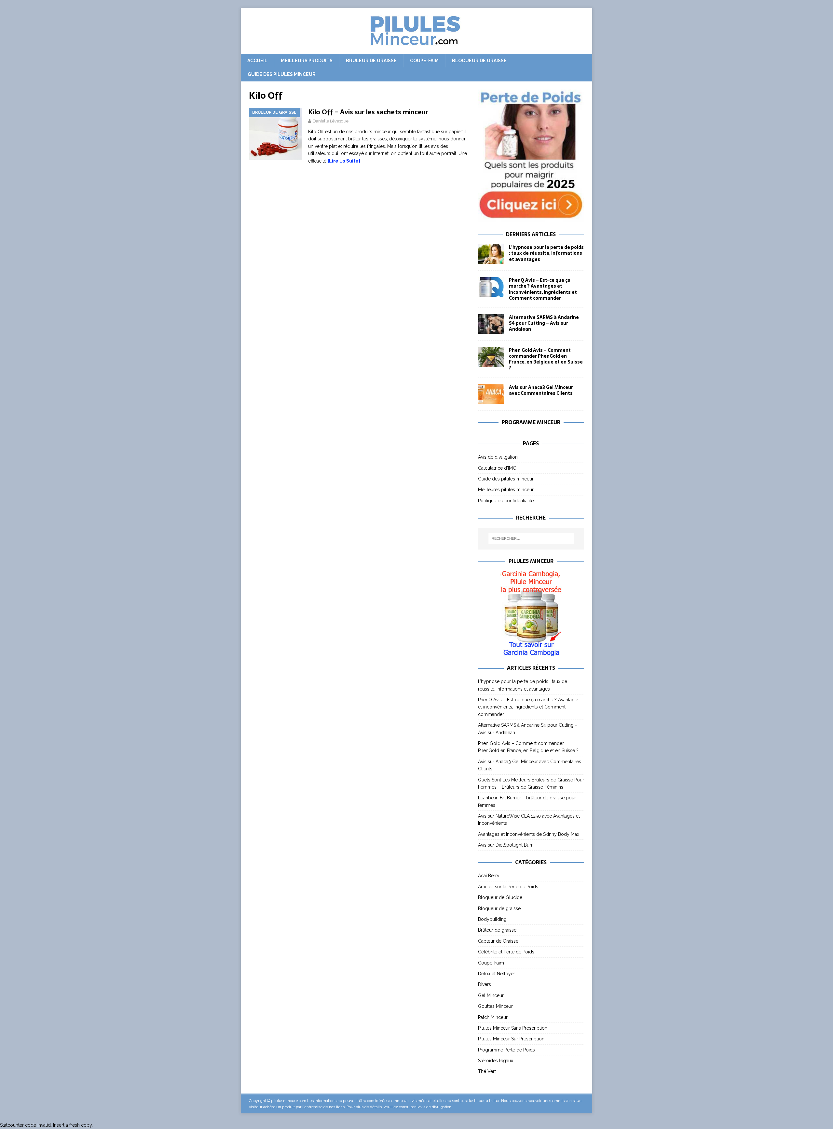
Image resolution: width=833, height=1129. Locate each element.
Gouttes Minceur (495, 1006)
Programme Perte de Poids (506, 1049)
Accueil (257, 60)
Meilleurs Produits (307, 60)
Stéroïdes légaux (495, 1060)
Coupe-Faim (424, 60)
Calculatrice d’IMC (497, 468)
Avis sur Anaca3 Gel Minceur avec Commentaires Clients (541, 390)
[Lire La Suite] (344, 161)
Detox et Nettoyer (496, 973)
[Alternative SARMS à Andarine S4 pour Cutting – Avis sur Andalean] (491, 324)
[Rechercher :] (531, 538)
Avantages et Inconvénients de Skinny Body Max (528, 834)
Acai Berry (488, 875)
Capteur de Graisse (498, 941)
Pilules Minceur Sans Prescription (512, 1028)
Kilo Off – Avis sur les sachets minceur (368, 112)
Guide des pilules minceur (282, 74)
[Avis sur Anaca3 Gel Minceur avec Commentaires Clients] (491, 394)
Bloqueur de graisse (479, 60)
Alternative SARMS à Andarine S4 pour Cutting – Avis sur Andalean (544, 323)
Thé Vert (487, 1071)
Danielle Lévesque (330, 121)
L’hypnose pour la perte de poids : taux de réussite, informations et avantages (546, 253)
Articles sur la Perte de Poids (508, 886)
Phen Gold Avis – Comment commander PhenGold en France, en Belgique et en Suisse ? (546, 359)
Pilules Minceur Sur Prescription (511, 1038)
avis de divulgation (434, 1107)
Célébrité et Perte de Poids (506, 951)
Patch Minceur (493, 1017)
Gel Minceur (491, 995)
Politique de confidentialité (506, 500)
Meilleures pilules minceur (506, 489)
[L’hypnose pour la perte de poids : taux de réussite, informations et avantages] (491, 254)
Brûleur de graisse (371, 60)
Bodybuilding (492, 919)
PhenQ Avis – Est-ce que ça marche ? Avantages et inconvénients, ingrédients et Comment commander (543, 289)
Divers (484, 984)
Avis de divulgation (498, 457)
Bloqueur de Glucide (500, 897)
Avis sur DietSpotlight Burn (506, 845)
